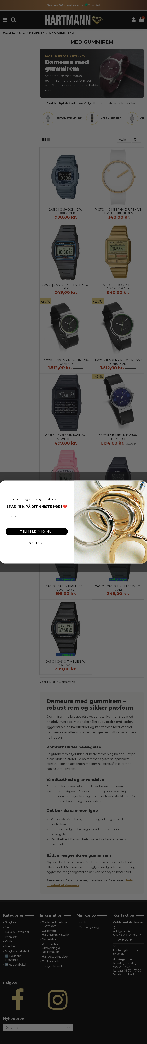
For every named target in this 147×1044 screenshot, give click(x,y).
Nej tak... (37, 543)
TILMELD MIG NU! (36, 531)
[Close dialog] (143, 484)
